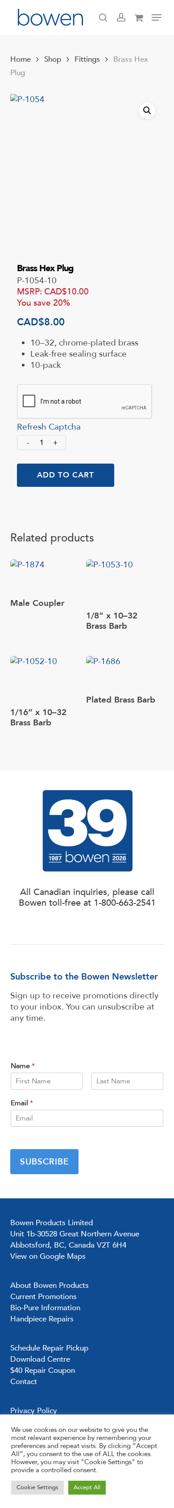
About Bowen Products (49, 1285)
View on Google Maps (48, 1256)
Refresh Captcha (49, 427)
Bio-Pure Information (45, 1308)
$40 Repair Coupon (42, 1370)
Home (20, 59)
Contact (23, 1381)
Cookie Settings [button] (37, 1487)
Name (23, 1066)
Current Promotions (43, 1296)
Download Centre (40, 1359)
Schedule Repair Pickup (49, 1348)
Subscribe (44, 1161)
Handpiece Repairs (42, 1319)
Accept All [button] (87, 1487)
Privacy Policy (33, 1411)
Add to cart (65, 475)
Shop (52, 59)
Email (22, 1103)
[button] (157, 17)
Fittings (87, 59)
